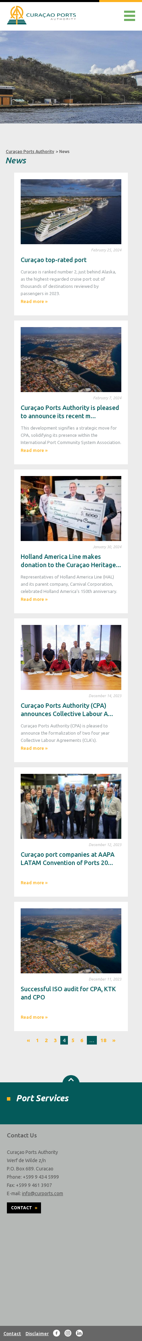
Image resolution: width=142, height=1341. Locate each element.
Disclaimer (37, 1333)
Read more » (34, 301)
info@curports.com (42, 1193)
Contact (24, 1207)
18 (103, 1040)
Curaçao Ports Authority (30, 151)
